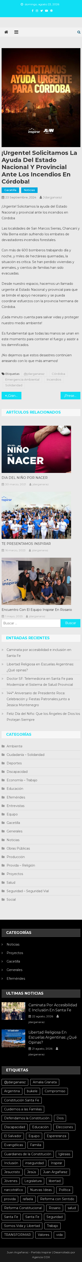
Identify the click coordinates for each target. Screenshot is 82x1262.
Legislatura (33, 1181)
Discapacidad (17, 772)
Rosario (55, 1208)
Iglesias (64, 1154)
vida (59, 1235)
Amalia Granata (45, 1082)
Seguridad (54, 1217)
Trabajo (52, 1226)
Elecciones (64, 1127)
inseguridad (34, 1163)
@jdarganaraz (34, 374)
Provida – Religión (21, 865)
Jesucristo (12, 1172)
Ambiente (15, 746)
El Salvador (12, 1136)
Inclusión (11, 1163)
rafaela (28, 1199)
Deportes (14, 763)
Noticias (29, 190)
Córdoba (58, 374)
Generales (14, 831)
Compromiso (55, 1091)
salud (72, 1208)
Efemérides (16, 797)
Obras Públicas (18, 848)
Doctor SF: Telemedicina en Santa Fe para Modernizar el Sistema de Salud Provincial (40, 682)
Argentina (12, 1091)
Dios (60, 1118)
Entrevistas (15, 806)
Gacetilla (10, 190)
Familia (35, 1145)
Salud (11, 883)
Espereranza (56, 1136)
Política (64, 1190)
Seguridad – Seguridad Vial (28, 891)
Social (11, 899)
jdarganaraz (52, 197)
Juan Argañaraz (55, 1172)
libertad (55, 1181)
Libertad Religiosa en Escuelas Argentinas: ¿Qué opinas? (40, 667)
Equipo (12, 814)
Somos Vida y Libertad (22, 1226)
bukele (32, 1091)
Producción (16, 857)
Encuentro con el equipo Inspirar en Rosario (37, 610)
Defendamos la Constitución (26, 1118)
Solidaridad (13, 385)
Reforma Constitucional (23, 1208)
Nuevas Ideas (41, 1190)
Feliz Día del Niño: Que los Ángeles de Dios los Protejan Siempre (43, 717)
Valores (43, 1235)
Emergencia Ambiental (22, 379)
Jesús (31, 1172)
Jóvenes (10, 1181)
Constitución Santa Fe (21, 1100)
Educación (15, 789)
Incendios (54, 379)
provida (10, 1199)
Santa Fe (11, 1217)
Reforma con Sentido (57, 1199)
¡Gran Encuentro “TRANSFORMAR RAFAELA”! (14, 396)
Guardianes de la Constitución (27, 1154)
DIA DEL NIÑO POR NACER (25, 478)
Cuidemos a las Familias (23, 1109)
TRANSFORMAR (17, 1235)
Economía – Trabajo (22, 780)
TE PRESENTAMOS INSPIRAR (26, 544)
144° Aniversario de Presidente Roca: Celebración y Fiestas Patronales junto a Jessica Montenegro (38, 699)
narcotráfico (13, 1190)
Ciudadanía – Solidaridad (25, 755)
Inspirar (56, 1163)
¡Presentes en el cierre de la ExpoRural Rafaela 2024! (72, 396)
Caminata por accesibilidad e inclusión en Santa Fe (39, 653)
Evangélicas (13, 1145)
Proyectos (15, 874)
